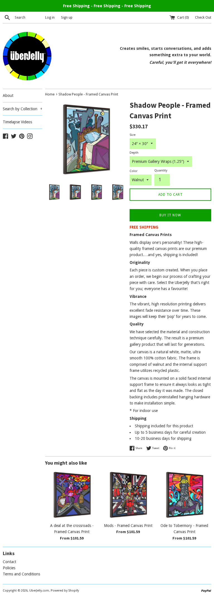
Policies (9, 568)
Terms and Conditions (21, 574)
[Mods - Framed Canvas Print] (128, 494)
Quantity (160, 170)
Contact (9, 562)
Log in (50, 17)
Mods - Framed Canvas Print (128, 525)
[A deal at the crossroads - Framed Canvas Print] (72, 494)
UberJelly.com (39, 590)
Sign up (66, 17)
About (8, 95)
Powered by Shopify (65, 590)
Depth (134, 152)
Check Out (203, 17)
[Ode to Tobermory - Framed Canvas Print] (184, 494)
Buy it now (170, 215)
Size (132, 135)
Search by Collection (22, 109)
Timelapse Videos (17, 122)
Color (133, 171)
